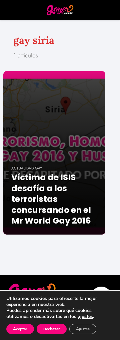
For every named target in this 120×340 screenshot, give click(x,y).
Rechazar (51, 329)
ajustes (85, 317)
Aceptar (20, 329)
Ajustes (83, 329)
